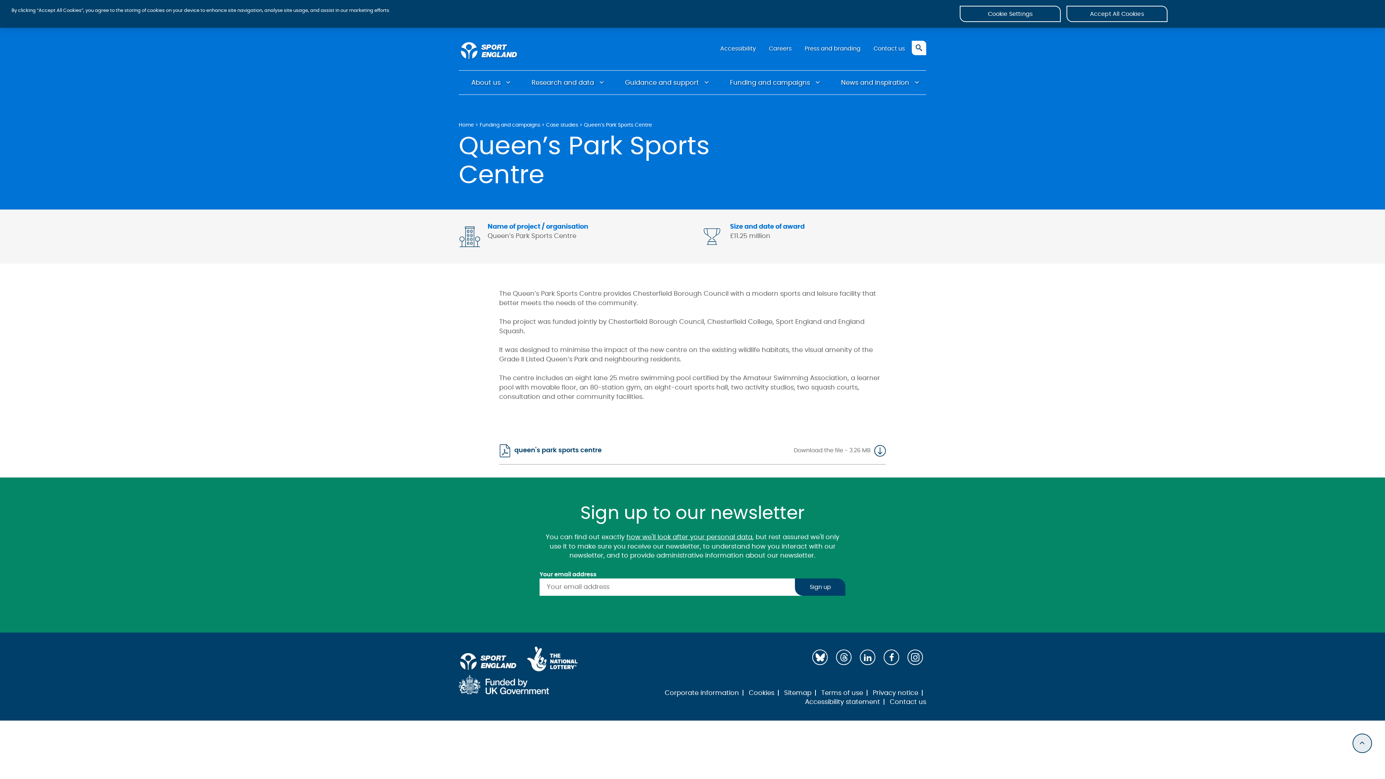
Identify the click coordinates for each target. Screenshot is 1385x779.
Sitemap (798, 693)
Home (466, 125)
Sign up (820, 587)
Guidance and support (662, 83)
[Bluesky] (820, 657)
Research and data (563, 83)
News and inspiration (875, 83)
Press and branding (833, 49)
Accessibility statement (842, 702)
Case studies (562, 125)
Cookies (761, 693)
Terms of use (842, 693)
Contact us (889, 49)
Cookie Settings (1010, 14)
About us (486, 83)
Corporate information (702, 693)
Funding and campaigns (770, 83)
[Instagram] (915, 657)
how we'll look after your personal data (689, 537)
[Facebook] (891, 657)
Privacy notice (895, 693)
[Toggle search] (919, 48)
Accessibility (738, 49)
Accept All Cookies (1117, 14)
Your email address (568, 574)
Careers (780, 49)
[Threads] (844, 657)
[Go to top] (1362, 743)
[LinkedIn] (867, 657)
